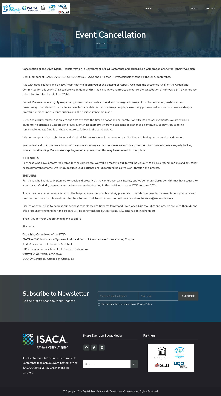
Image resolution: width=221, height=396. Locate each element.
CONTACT (210, 8)
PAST (193, 8)
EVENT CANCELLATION (171, 8)
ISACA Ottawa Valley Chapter (41, 368)
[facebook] (86, 348)
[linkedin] (102, 348)
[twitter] (94, 348)
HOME (149, 8)
